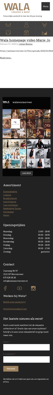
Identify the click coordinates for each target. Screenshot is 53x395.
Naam (6, 342)
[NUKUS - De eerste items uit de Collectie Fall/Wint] (14, 123)
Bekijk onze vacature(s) (14, 301)
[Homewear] (26, 33)
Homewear (8, 211)
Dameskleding (10, 191)
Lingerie (7, 194)
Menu (45, 6)
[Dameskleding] (26, 25)
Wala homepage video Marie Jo (25, 40)
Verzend (11, 368)
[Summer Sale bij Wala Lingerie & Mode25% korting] (14, 154)
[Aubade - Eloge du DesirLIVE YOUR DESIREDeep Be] (39, 124)
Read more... (6, 57)
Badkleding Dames (12, 208)
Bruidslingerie (10, 198)
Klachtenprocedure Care (15, 308)
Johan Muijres (26, 44)
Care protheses (10, 205)
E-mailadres (9, 354)
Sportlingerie (9, 201)
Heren (6, 215)
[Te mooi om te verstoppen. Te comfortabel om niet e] (39, 153)
